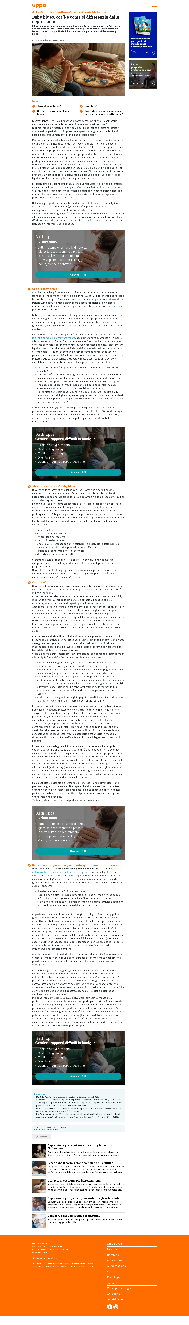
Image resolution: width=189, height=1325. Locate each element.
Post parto (49, 12)
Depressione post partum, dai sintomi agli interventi (85, 1202)
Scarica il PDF (78, 274)
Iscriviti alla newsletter (46, 1258)
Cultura (112, 1282)
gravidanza (91, 220)
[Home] (33, 12)
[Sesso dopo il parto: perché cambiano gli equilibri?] (39, 1168)
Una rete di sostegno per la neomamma (86, 1185)
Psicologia (113, 1277)
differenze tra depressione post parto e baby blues (61, 872)
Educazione (114, 1260)
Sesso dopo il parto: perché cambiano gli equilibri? (86, 1167)
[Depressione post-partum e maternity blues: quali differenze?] (39, 1150)
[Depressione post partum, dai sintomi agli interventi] (39, 1203)
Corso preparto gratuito (122, 1288)
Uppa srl (44, 1243)
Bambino (113, 1255)
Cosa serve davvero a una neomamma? (85, 1219)
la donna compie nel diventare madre (53, 337)
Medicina (113, 1271)
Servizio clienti (116, 1299)
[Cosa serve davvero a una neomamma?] (39, 1221)
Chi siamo (113, 1293)
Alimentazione (116, 1266)
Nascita (39, 12)
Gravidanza (114, 1243)
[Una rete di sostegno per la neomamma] (39, 1186)
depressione (118, 306)
